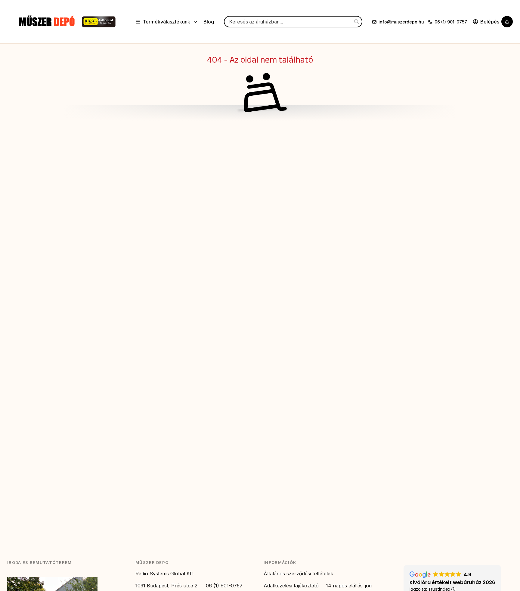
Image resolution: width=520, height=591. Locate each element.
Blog (208, 22)
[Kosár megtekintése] (507, 22)
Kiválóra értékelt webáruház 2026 (452, 582)
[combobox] (293, 22)
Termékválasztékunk (166, 22)
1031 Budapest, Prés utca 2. (167, 586)
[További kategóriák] (195, 22)
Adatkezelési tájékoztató (291, 586)
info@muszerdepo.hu (401, 21)
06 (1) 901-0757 (451, 21)
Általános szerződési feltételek (298, 574)
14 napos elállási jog (349, 586)
